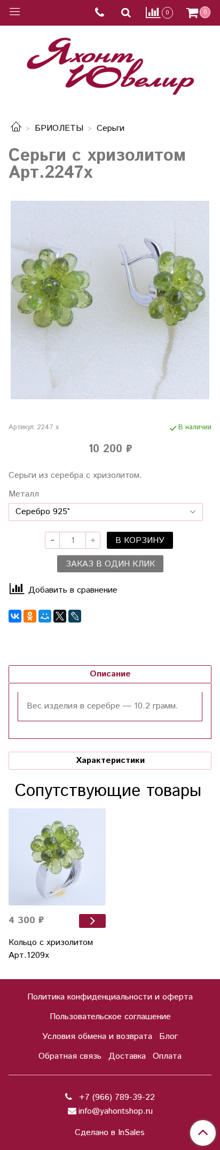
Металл (24, 494)
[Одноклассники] (29, 616)
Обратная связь (69, 1056)
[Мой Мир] (44, 616)
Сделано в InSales (110, 1133)
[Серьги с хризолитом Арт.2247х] (110, 300)
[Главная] (16, 128)
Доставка (127, 1056)
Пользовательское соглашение (110, 1017)
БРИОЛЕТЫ (59, 128)
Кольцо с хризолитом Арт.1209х (51, 949)
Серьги (110, 128)
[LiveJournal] (74, 616)
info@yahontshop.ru (115, 1111)
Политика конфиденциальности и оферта (110, 997)
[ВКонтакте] (15, 616)
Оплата (167, 1056)
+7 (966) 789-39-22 (115, 1097)
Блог (168, 1036)
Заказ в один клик (110, 564)
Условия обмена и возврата (97, 1036)
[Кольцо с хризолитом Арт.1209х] (57, 856)
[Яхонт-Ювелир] (110, 64)
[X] (59, 616)
